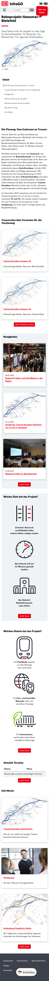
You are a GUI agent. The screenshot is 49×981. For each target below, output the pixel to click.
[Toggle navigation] (4, 10)
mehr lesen (24, 484)
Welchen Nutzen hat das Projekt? (17, 103)
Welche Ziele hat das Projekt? (15, 99)
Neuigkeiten (9, 94)
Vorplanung (8, 877)
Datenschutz (22, 960)
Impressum (8, 960)
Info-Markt (8, 112)
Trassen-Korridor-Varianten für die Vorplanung (22, 90)
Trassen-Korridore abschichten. (18, 829)
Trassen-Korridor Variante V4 (17, 309)
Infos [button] (6, 69)
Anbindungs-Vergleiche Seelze (17, 928)
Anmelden (7, 970)
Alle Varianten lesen (24, 324)
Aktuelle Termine (11, 108)
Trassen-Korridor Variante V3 (17, 261)
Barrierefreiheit (38, 960)
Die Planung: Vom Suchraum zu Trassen (19, 85)
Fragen (6, 965)
